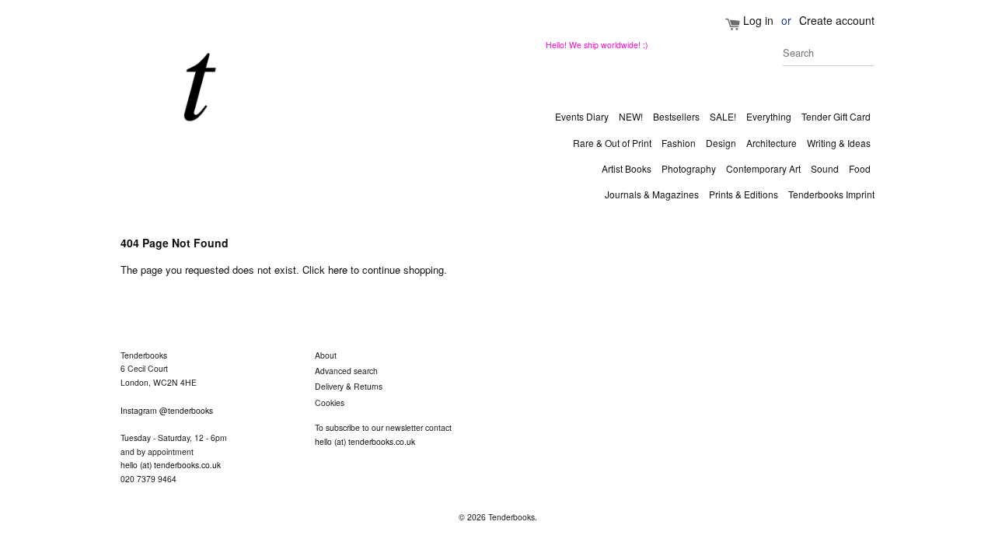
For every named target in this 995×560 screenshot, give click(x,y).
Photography (689, 168)
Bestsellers (676, 116)
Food (860, 168)
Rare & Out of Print (612, 142)
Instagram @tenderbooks (166, 410)
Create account (837, 20)
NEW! (631, 116)
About (326, 355)
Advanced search (346, 370)
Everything (768, 116)
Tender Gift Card (836, 116)
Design (721, 142)
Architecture (771, 142)
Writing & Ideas (839, 142)
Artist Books (626, 168)
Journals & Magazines (652, 194)
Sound (825, 168)
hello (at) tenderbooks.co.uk (170, 465)
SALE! (723, 116)
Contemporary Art (763, 168)
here (337, 269)
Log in (758, 20)
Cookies (329, 402)
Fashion (679, 142)
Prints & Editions (743, 194)
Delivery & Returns (348, 386)
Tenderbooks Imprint (831, 194)
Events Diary (582, 116)
